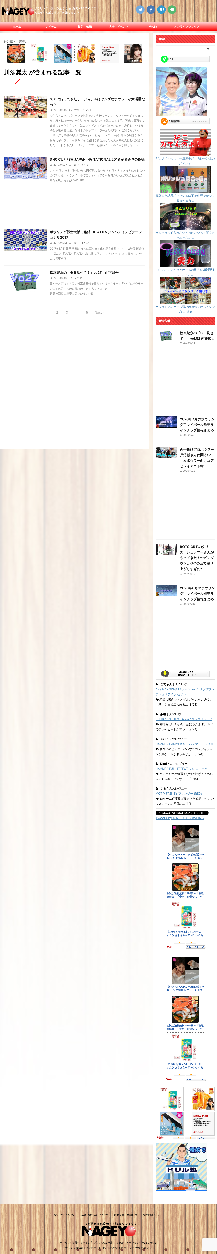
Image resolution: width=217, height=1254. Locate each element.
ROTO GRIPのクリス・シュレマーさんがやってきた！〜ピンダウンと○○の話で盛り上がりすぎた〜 (197, 558)
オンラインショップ (186, 26)
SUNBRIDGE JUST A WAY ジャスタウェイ (184, 719)
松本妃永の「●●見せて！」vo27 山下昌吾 (84, 272)
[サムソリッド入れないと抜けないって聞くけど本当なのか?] (185, 227)
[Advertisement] (74, 207)
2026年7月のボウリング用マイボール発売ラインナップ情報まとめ (197, 424)
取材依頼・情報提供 (125, 1214)
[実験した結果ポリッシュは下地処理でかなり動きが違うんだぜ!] (185, 190)
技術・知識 (85, 26)
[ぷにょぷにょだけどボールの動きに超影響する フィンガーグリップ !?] (185, 264)
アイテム (51, 26)
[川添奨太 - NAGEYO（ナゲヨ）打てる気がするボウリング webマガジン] (161, 9)
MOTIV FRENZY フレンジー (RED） (180, 793)
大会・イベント (118, 26)
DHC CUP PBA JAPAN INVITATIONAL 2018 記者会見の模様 (97, 159)
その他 (153, 26)
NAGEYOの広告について (94, 1214)
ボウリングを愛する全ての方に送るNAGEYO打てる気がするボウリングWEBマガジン (108, 1242)
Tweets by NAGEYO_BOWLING (180, 818)
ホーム (17, 26)
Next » (99, 312)
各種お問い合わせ (153, 1214)
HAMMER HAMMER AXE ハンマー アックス (185, 744)
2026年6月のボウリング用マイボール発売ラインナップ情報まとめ (197, 593)
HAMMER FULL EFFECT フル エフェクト (183, 768)
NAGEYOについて (64, 1214)
